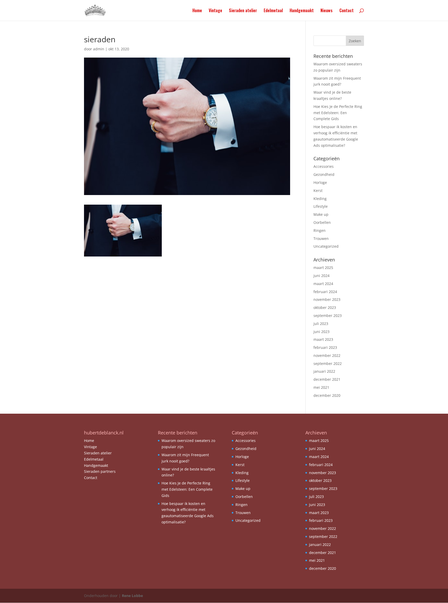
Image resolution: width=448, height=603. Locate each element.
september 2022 (327, 363)
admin (98, 48)
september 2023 (327, 315)
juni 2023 (321, 331)
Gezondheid (323, 174)
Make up (320, 214)
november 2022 (326, 355)
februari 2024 (325, 291)
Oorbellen (322, 222)
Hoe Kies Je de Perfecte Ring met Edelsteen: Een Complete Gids (337, 112)
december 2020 (326, 395)
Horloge (320, 182)
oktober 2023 (324, 307)
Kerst (318, 190)
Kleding (320, 198)
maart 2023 (323, 339)
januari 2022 (324, 371)
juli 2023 (320, 323)
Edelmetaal (273, 11)
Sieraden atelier (243, 11)
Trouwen (321, 238)
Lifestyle (320, 206)
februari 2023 (325, 347)
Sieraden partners (100, 471)
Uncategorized (326, 246)
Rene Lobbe (132, 595)
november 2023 (326, 299)
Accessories (323, 166)
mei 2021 (321, 387)
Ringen (319, 230)
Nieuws (326, 11)
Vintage (215, 11)
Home (197, 11)
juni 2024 (321, 275)
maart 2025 (323, 267)
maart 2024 (323, 283)
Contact (346, 11)
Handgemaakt (302, 11)
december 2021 (326, 379)
